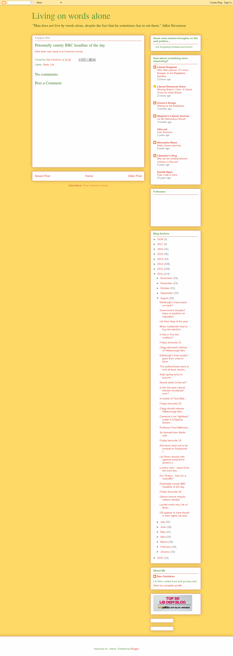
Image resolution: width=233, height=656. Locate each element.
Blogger (135, 648)
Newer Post (42, 176)
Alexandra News (167, 142)
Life (52, 64)
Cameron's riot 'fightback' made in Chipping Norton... (174, 419)
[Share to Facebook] (90, 60)
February (166, 546)
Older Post (135, 176)
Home (89, 176)
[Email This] (80, 60)
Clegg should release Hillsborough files (172, 410)
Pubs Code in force (167, 175)
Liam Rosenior (164, 132)
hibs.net (162, 129)
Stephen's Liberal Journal (173, 116)
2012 (160, 268)
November (166, 283)
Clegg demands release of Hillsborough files (173, 349)
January (165, 551)
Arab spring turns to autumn (171, 376)
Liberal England (167, 67)
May (163, 531)
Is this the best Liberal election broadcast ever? (172, 390)
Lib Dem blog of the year (174, 321)
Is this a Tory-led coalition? (169, 336)
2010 (160, 557)
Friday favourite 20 (170, 403)
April (163, 536)
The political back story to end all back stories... (174, 368)
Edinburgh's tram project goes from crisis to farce (174, 358)
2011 (160, 273)
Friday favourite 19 (170, 440)
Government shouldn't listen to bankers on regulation (172, 313)
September (167, 293)
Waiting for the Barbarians (170, 106)
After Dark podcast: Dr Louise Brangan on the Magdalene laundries (172, 73)
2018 (160, 239)
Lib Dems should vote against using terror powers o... (172, 459)
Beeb (46, 64)
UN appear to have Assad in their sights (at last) (174, 514)
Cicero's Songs (166, 102)
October (165, 288)
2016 (160, 249)
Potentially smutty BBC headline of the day (173, 485)
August (164, 298)
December (166, 278)
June (163, 526)
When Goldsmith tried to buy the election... (173, 328)
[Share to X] (87, 60)
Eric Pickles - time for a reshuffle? (173, 477)
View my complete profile (167, 585)
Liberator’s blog (167, 155)
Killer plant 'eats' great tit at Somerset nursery (59, 51)
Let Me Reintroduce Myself (171, 119)
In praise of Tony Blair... (173, 398)
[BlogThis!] (84, 60)
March (164, 541)
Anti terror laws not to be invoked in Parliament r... (174, 448)
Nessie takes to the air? (173, 382)
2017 (160, 244)
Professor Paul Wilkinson (174, 427)
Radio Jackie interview (169, 145)
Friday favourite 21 (170, 342)
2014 (160, 259)
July (163, 521)
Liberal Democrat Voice (171, 86)
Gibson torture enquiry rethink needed (172, 498)
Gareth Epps (165, 171)
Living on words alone (71, 15)
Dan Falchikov (166, 576)
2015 (160, 253)
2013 (160, 263)
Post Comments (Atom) (95, 185)
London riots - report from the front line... (174, 469)
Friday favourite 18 (170, 491)
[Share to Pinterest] (94, 60)
